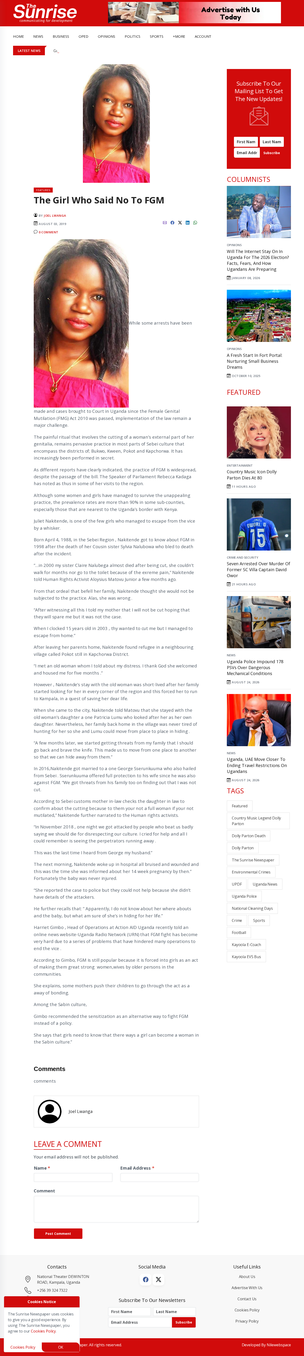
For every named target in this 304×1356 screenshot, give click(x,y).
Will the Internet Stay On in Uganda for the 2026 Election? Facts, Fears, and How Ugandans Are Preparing (258, 260)
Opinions (234, 245)
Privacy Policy (247, 1321)
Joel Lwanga (55, 215)
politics (132, 36)
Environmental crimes (251, 872)
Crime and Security (242, 557)
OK (60, 1347)
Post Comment (58, 1233)
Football (239, 932)
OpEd (83, 36)
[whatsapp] (195, 222)
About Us (247, 1276)
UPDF (237, 884)
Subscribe (271, 153)
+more (179, 36)
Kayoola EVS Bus (246, 956)
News (231, 655)
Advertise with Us (247, 1287)
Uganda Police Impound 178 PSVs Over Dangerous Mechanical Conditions (255, 667)
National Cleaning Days (252, 908)
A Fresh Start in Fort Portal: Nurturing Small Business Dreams (254, 361)
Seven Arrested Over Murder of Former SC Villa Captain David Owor (258, 569)
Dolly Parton (243, 847)
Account (203, 36)
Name (42, 1168)
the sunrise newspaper (253, 860)
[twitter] (180, 222)
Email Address (137, 1168)
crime (237, 920)
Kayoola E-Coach (246, 944)
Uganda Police (244, 896)
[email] (165, 222)
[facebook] (172, 222)
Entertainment (240, 465)
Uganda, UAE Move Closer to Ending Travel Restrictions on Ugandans (257, 765)
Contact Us (247, 1298)
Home (18, 36)
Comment (44, 1191)
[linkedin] (187, 222)
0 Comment (48, 232)
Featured (239, 806)
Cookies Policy (247, 1310)
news (38, 36)
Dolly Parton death (248, 835)
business (61, 36)
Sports (156, 36)
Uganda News (265, 884)
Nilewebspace (279, 1344)
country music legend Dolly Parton (256, 820)
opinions (106, 36)
